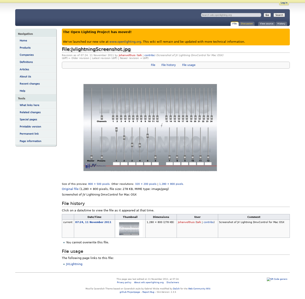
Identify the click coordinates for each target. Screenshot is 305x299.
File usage (188, 65)
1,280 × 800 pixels (171, 184)
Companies (27, 54)
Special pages (28, 119)
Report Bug (148, 292)
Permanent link (29, 133)
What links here (29, 105)
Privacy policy (124, 282)
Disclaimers (173, 282)
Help (22, 90)
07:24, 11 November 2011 (93, 222)
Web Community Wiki (199, 288)
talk (139, 55)
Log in (284, 2)
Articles (24, 69)
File (234, 23)
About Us (25, 76)
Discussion (247, 23)
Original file (70, 189)
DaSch (176, 288)
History (281, 23)
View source (266, 23)
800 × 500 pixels (99, 184)
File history (168, 65)
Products (25, 47)
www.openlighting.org (125, 41)
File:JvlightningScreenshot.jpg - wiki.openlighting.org (52, 17)
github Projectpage (130, 292)
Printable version (30, 126)
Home (23, 40)
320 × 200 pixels (146, 184)
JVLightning (74, 264)
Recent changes (30, 83)
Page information (30, 141)
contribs (149, 55)
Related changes (30, 112)
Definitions (26, 62)
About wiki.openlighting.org (149, 282)
